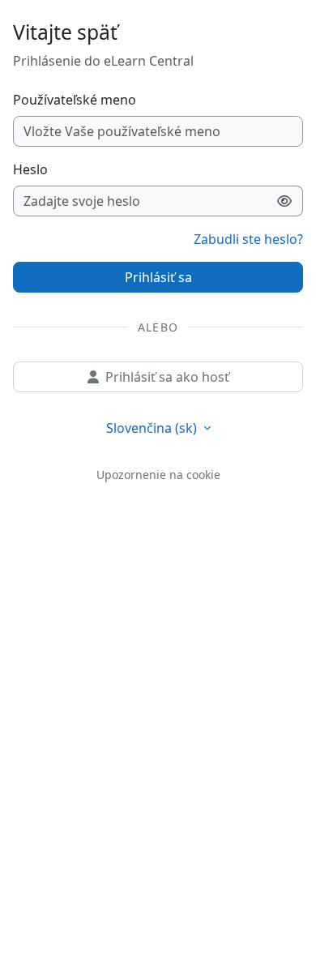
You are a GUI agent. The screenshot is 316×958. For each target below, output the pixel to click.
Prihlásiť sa (158, 277)
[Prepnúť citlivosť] (285, 201)
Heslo (30, 169)
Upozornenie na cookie (158, 474)
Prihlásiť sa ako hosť (167, 377)
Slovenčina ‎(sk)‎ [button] (153, 428)
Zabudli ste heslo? (248, 239)
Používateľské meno (74, 100)
